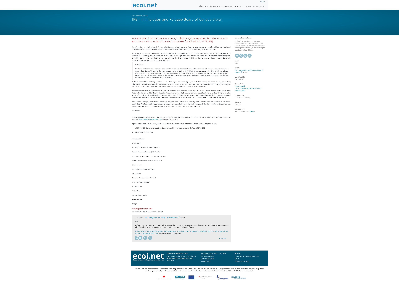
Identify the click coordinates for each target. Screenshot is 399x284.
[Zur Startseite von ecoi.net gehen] (144, 5)
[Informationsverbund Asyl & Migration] (222, 277)
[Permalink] (150, 238)
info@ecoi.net (206, 261)
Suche (249, 6)
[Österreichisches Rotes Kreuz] (163, 277)
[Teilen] (145, 238)
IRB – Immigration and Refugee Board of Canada (161, 218)
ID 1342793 (222, 238)
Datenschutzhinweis (242, 261)
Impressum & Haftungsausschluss (247, 256)
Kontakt (237, 253)
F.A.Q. (237, 259)
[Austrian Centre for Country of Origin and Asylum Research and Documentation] (180, 277)
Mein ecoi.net (259, 6)
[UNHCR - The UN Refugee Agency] (238, 277)
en (264, 2)
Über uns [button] (213, 6)
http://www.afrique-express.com (150, 119)
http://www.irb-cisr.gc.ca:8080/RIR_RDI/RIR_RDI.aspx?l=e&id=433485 (248, 88)
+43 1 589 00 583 (208, 256)
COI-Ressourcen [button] (229, 6)
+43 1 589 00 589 (208, 259)
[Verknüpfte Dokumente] (250, 56)
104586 (251, 111)
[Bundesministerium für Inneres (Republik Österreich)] (205, 277)
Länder (202, 6)
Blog (242, 6)
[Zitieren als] (140, 238)
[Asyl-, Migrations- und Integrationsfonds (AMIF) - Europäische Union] (191, 277)
